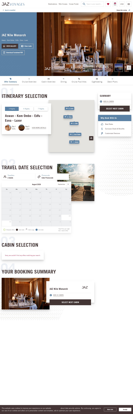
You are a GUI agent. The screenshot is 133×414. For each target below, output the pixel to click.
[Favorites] (108, 4)
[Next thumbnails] (129, 67)
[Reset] (91, 138)
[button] (74, 141)
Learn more (56, 408)
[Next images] (127, 44)
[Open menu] (128, 4)
